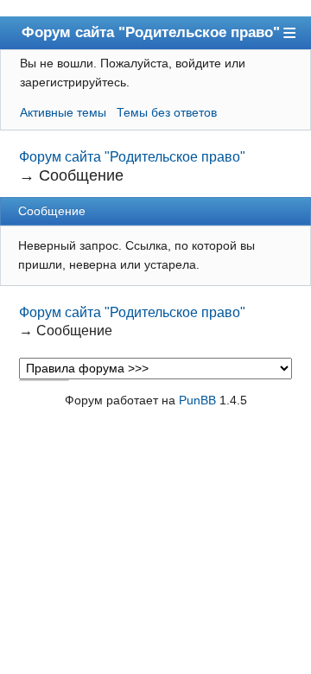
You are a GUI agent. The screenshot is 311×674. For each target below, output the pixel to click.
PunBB (197, 400)
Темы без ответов (167, 112)
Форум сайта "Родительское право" (151, 32)
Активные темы (63, 112)
